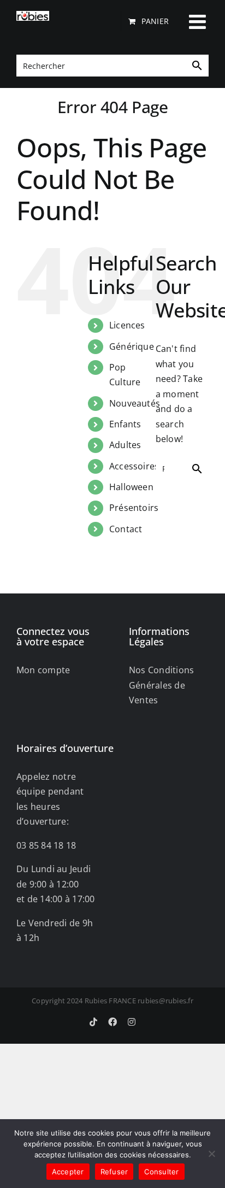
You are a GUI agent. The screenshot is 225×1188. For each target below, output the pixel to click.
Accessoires (134, 466)
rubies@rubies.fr (165, 1000)
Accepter (68, 1171)
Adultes (125, 445)
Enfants (125, 424)
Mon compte (43, 670)
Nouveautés (134, 403)
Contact (126, 529)
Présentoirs (134, 508)
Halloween (131, 487)
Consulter (161, 1171)
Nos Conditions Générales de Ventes (161, 685)
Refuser (114, 1171)
